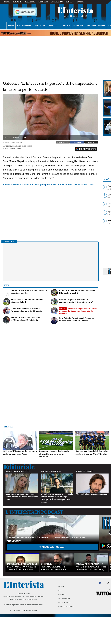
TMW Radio (43, 2)
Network (17, 2)
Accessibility (64, 598)
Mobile (61, 587)
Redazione (30, 2)
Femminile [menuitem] (78, 26)
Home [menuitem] (11, 26)
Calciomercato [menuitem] (24, 26)
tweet (90, 142)
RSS (60, 591)
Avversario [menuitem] (40, 26)
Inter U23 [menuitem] (53, 26)
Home (7, 2)
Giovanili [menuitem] (65, 26)
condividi (76, 142)
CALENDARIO (57, 2)
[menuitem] (3, 26)
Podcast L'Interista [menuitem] (96, 26)
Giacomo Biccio (12, 148)
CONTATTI (70, 2)
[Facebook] (100, 583)
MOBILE (80, 2)
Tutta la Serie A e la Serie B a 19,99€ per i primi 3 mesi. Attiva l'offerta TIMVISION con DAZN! (49, 184)
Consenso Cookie (66, 606)
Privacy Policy (64, 602)
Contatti (62, 594)
